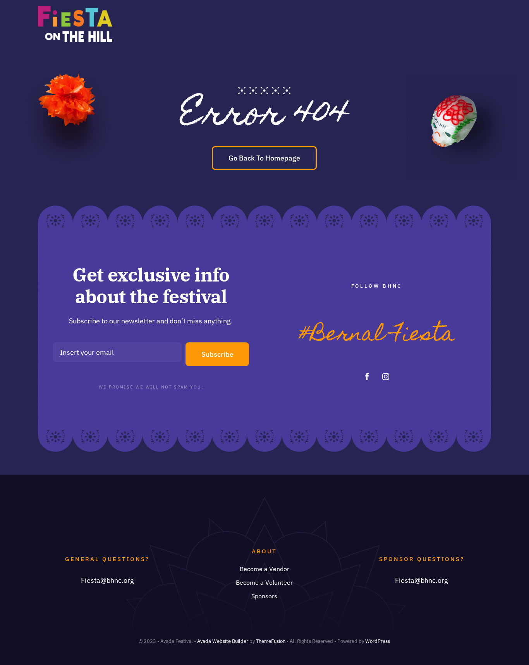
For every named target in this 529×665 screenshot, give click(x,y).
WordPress (377, 641)
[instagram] (385, 376)
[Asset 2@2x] (75, 9)
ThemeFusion (270, 641)
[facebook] (367, 376)
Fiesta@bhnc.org (107, 580)
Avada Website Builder (222, 641)
